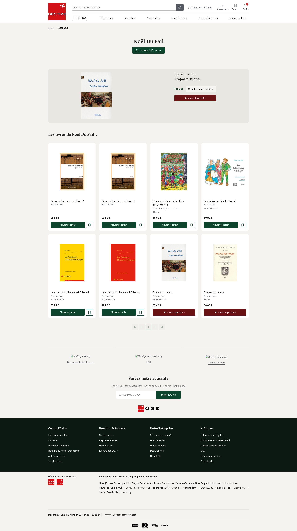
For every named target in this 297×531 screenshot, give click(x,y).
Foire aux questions (58, 435)
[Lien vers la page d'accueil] (57, 11)
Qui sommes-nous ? (161, 435)
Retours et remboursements (64, 450)
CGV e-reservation (211, 455)
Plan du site (207, 461)
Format (178, 88)
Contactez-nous (216, 362)
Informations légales (212, 435)
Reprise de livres (108, 440)
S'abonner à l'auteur (148, 50)
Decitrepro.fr (157, 450)
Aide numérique (56, 455)
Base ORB (155, 455)
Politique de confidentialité (215, 440)
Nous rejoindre (158, 445)
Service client (55, 461)
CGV (203, 450)
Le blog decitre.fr (108, 450)
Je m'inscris (168, 394)
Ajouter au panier (68, 224)
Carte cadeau (106, 435)
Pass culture (106, 445)
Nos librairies (157, 440)
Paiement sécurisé (58, 445)
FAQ (148, 361)
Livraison (53, 440)
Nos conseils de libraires (80, 361)
